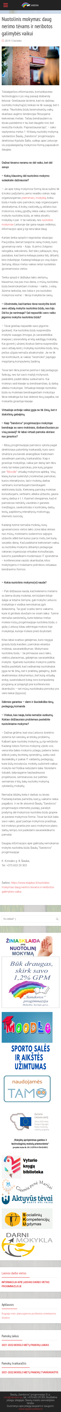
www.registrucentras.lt (31, 1409)
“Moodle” (11, 471)
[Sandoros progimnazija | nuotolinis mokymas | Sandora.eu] (30, 4)
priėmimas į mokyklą (34, 197)
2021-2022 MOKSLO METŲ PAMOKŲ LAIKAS (25, 1345)
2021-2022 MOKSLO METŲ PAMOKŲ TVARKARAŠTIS (30, 1372)
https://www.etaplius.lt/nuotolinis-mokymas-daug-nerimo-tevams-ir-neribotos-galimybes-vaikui (28, 887)
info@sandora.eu (13, 1397)
